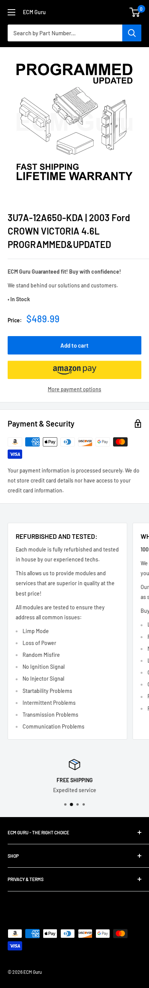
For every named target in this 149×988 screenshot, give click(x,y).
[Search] (131, 33)
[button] (74, 370)
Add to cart (74, 345)
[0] (135, 12)
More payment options (74, 389)
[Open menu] (11, 12)
